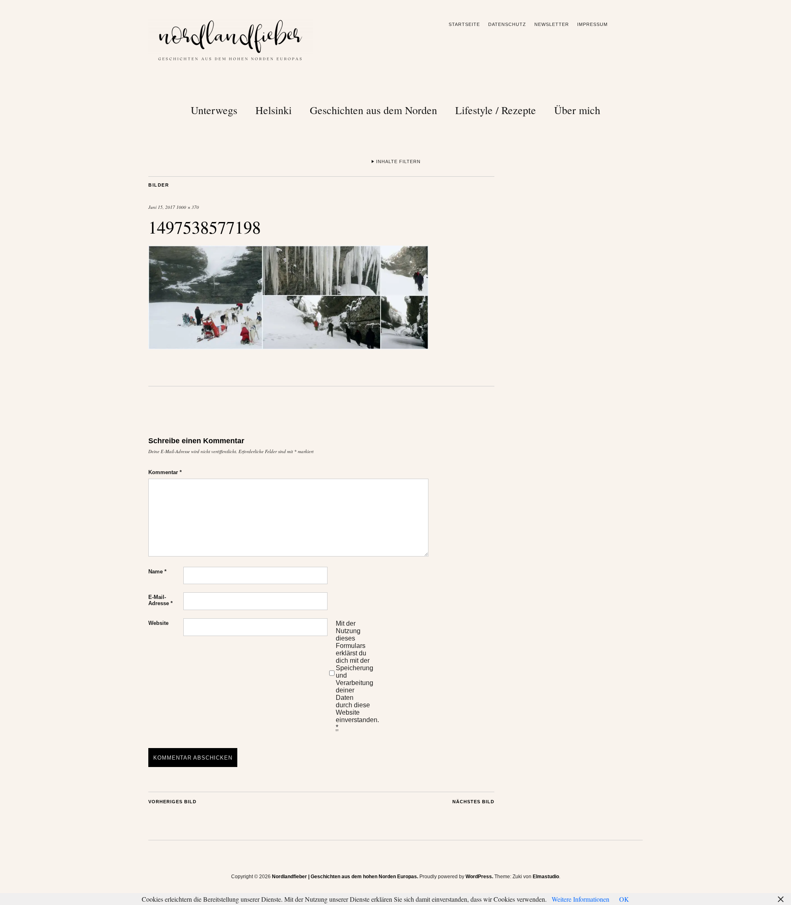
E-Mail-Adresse (160, 600)
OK (624, 899)
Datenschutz (507, 24)
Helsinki (273, 110)
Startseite (464, 24)
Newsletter (551, 24)
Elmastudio (546, 876)
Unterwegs (214, 110)
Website (158, 623)
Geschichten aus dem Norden (373, 110)
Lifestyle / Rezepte (495, 110)
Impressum (592, 24)
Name (157, 571)
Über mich (577, 110)
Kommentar (165, 472)
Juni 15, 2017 (161, 207)
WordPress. (479, 876)
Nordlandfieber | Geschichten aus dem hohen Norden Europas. (345, 876)
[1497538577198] (288, 346)
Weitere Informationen (580, 899)
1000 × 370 (187, 207)
